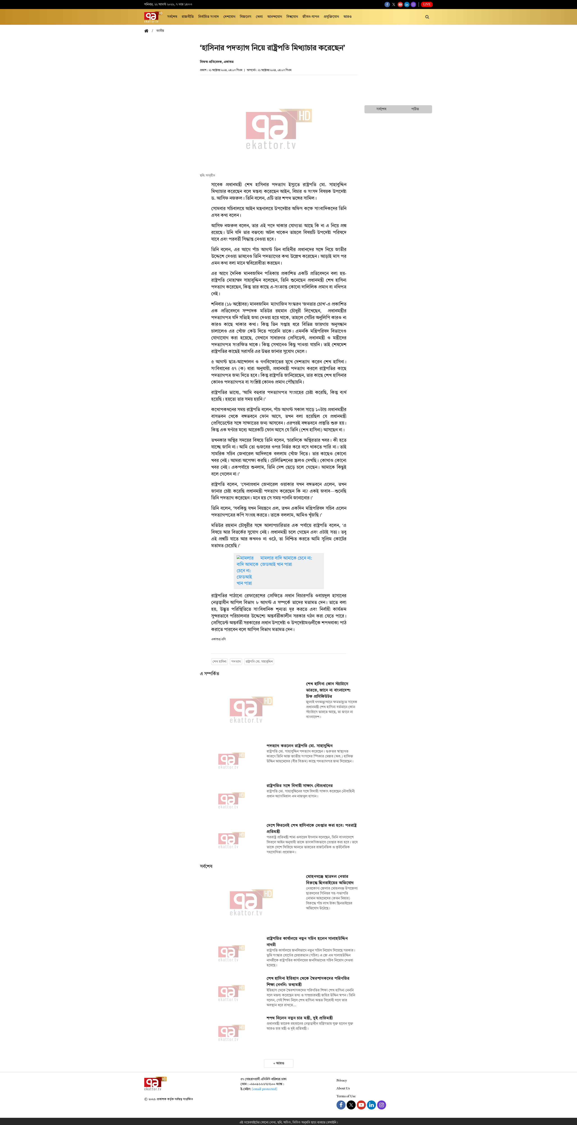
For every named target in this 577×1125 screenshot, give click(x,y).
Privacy (342, 1080)
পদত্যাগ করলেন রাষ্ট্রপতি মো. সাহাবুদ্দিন (300, 746)
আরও (347, 17)
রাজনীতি (188, 17)
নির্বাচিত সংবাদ (208, 17)
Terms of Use (346, 1096)
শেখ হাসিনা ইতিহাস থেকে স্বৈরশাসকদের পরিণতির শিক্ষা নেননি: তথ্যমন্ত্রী (308, 981)
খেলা (259, 17)
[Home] (148, 31)
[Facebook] (387, 4)
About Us (343, 1088)
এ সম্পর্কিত (209, 674)
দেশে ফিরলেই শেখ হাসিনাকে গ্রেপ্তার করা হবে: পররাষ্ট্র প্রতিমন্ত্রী (312, 828)
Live (426, 4)
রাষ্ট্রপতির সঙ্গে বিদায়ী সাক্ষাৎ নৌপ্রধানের (300, 786)
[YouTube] (400, 4)
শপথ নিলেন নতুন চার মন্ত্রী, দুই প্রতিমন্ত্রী (300, 1018)
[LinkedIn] (407, 4)
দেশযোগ (229, 17)
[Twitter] (393, 4)
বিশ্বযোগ (292, 17)
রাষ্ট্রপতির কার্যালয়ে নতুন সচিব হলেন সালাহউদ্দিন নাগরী (307, 942)
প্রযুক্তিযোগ (331, 17)
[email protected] (264, 1089)
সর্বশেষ (172, 17)
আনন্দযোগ (274, 17)
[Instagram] (413, 4)
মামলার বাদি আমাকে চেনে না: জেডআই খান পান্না (286, 561)
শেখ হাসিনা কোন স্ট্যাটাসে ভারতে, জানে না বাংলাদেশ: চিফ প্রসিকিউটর (328, 690)
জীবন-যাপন (310, 17)
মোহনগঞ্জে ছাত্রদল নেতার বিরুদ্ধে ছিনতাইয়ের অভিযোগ (330, 880)
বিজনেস (245, 17)
